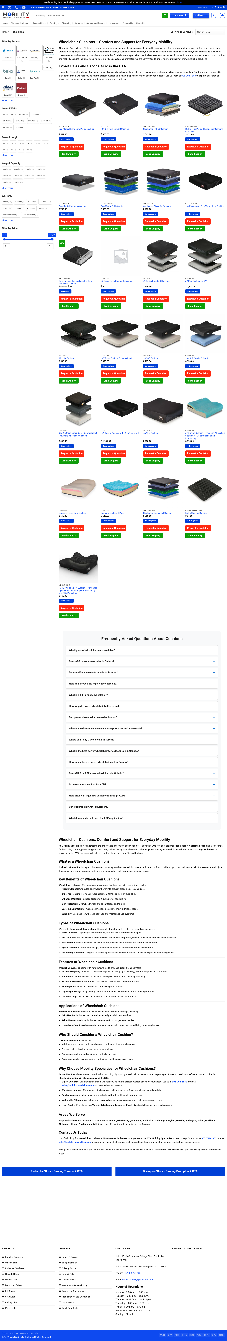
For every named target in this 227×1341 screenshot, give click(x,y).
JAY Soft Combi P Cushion (197, 358)
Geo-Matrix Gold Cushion (112, 206)
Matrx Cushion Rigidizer (196, 513)
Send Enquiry (68, 154)
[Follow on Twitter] (218, 7)
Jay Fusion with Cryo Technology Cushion (204, 206)
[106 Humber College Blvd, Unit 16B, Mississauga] (3, 7)
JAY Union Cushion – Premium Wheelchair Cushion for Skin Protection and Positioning (205, 436)
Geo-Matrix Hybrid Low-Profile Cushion (76, 129)
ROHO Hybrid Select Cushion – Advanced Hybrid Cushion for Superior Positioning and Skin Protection (78, 590)
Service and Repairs (95, 23)
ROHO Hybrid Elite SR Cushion (115, 129)
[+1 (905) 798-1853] (17, 7)
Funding (53, 23)
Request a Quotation (71, 146)
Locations (113, 23)
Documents (203, 7)
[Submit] (165, 15)
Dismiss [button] (180, 2)
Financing (66, 23)
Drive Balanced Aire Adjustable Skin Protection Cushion (75, 282)
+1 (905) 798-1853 (132, 1273)
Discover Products (19, 23)
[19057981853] (24, 7)
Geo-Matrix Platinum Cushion (72, 206)
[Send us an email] (221, 7)
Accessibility (39, 23)
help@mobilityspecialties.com (138, 1279)
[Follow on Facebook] (213, 7)
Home (5, 23)
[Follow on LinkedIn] (224, 7)
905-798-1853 (188, 75)
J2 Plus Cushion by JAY (196, 281)
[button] (213, 15)
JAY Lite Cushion (66, 358)
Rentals (78, 23)
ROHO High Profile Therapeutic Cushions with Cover (204, 130)
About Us (140, 23)
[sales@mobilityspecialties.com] (10, 7)
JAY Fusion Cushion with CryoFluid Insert (120, 433)
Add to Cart (65, 291)
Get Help (34, 1333)
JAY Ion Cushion (150, 433)
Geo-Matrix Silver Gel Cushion (157, 206)
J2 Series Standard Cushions (156, 281)
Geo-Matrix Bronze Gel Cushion (157, 513)
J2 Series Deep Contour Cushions (116, 281)
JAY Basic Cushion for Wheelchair (116, 358)
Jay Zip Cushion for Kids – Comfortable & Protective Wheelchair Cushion (78, 434)
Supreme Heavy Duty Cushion (72, 513)
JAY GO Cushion (150, 358)
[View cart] (222, 15)
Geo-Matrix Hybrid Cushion (155, 129)
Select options (66, 139)
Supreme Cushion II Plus (112, 513)
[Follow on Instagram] (215, 7)
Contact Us (128, 23)
